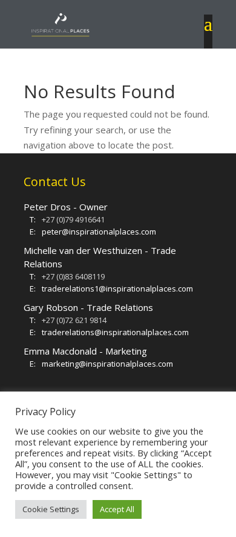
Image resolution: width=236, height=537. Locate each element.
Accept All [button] (117, 509)
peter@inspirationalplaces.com (99, 231)
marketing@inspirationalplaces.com (107, 363)
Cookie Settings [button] (50, 509)
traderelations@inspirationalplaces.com (115, 332)
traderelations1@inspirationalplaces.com (117, 288)
